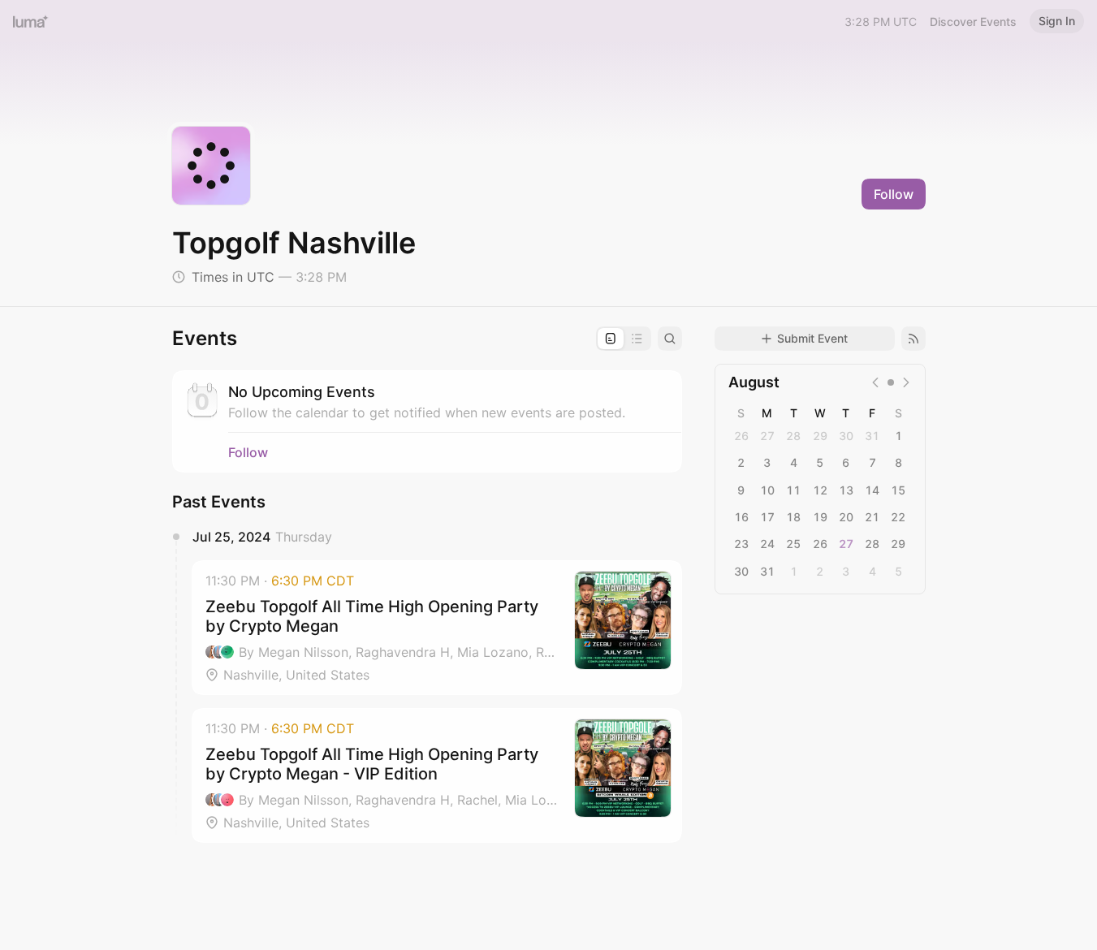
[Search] (670, 338)
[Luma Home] (31, 21)
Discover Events (973, 21)
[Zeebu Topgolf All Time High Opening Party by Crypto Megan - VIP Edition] (436, 775)
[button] (437, 627)
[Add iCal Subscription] (913, 338)
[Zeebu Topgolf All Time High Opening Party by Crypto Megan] (436, 627)
